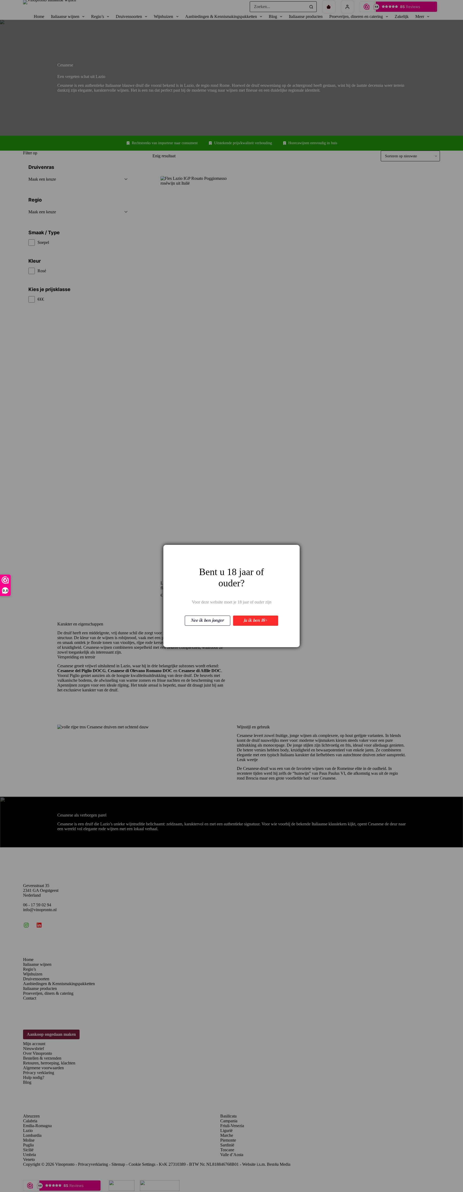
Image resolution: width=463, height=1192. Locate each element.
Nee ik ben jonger (207, 621)
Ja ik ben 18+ (255, 621)
